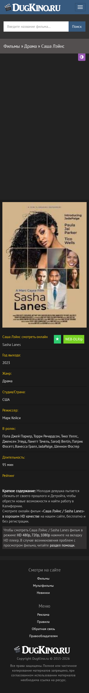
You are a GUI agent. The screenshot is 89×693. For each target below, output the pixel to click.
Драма (7, 381)
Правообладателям (43, 636)
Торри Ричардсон (46, 436)
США (6, 399)
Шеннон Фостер (66, 446)
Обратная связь (43, 629)
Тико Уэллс (69, 436)
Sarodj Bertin (60, 441)
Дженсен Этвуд (14, 441)
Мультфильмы (43, 585)
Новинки (43, 593)
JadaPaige (45, 446)
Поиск (77, 26)
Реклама (43, 614)
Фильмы (43, 578)
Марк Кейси (11, 418)
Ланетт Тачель (38, 441)
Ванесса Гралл (26, 446)
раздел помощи (62, 545)
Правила (43, 622)
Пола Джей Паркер (17, 436)
